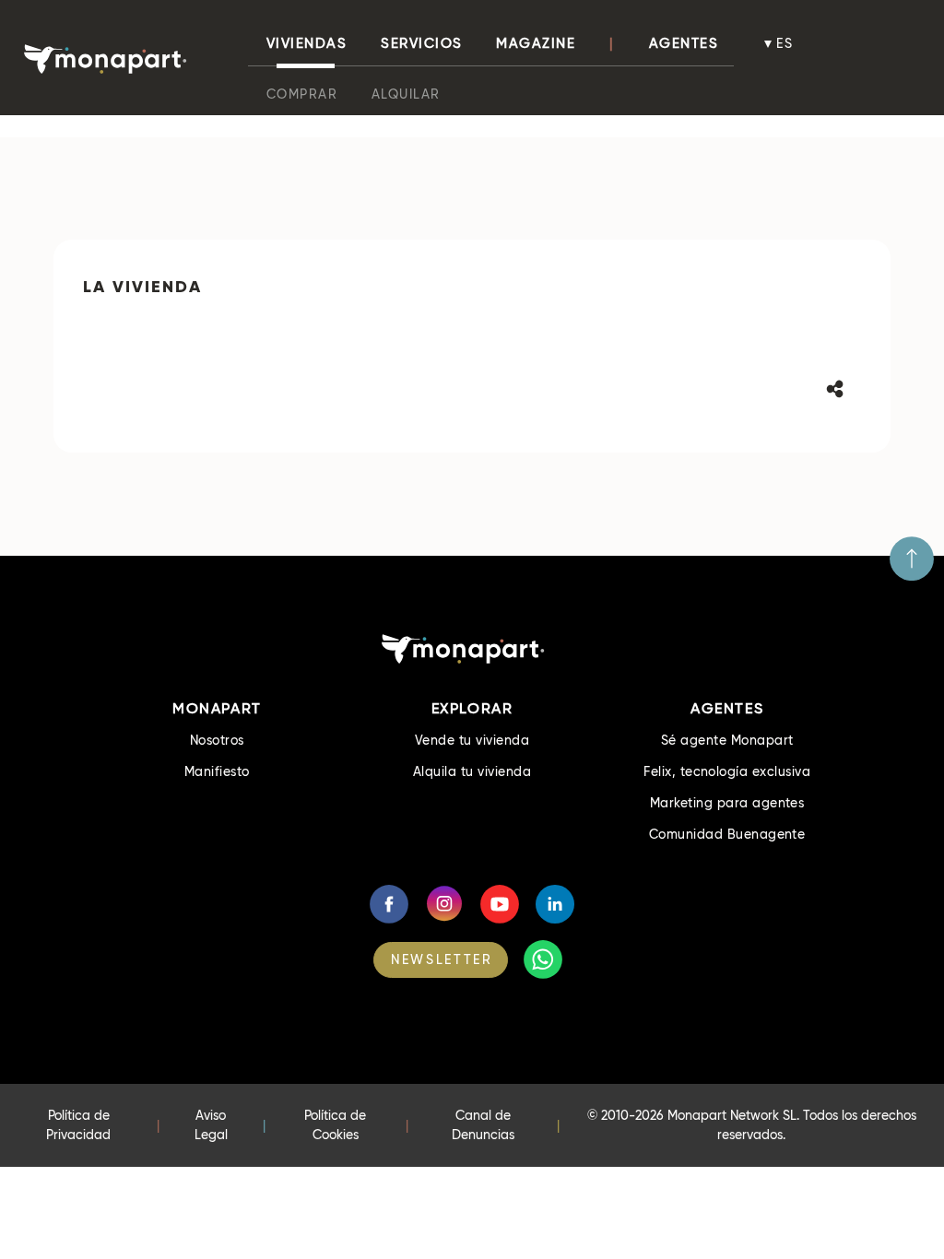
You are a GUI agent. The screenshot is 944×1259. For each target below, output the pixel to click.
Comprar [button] (302, 94)
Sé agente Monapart (727, 740)
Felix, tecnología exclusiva (726, 771)
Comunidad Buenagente (727, 834)
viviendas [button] (307, 43)
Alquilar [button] (406, 94)
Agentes (684, 43)
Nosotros (217, 740)
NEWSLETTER (441, 959)
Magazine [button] (535, 43)
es (785, 43)
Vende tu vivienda (472, 740)
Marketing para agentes (727, 802)
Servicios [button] (422, 43)
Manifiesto (217, 771)
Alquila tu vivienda (472, 771)
